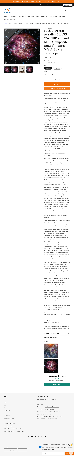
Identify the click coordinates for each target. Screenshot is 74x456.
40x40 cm (48, 68)
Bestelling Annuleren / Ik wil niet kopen (14, 431)
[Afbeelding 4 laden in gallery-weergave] (29, 69)
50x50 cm (57, 68)
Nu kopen (57, 84)
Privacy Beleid (7, 420)
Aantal (45, 71)
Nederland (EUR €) (9, 450)
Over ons (6, 407)
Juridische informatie (9, 418)
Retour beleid (7, 415)
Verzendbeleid (7, 413)
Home (6, 23)
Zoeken (6, 400)
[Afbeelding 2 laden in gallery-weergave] (14, 69)
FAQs (5, 405)
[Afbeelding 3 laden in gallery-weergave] (22, 69)
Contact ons (7, 410)
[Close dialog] (72, 444)
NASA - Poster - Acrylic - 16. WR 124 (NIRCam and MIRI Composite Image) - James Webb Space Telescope (39, 23)
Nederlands (21, 450)
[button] (22, 16)
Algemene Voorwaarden (10, 423)
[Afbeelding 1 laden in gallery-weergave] (7, 69)
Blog (5, 402)
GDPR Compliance (8, 426)
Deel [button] (47, 341)
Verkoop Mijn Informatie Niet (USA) (13, 428)
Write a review (57, 384)
